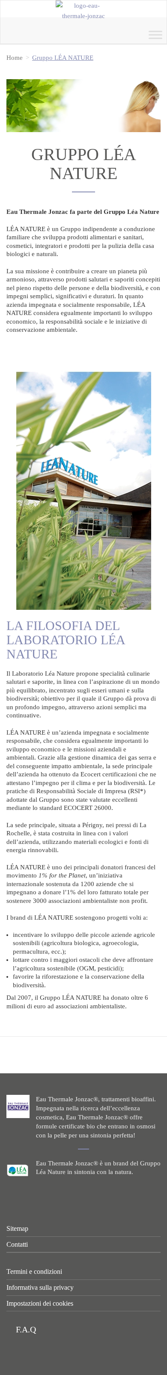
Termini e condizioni (34, 1271)
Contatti (17, 1244)
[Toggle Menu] (155, 35)
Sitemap (17, 1228)
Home (14, 57)
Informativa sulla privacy (40, 1287)
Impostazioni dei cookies (39, 1303)
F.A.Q (25, 1329)
